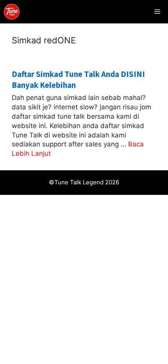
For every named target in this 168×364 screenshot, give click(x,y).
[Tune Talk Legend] (12, 11)
